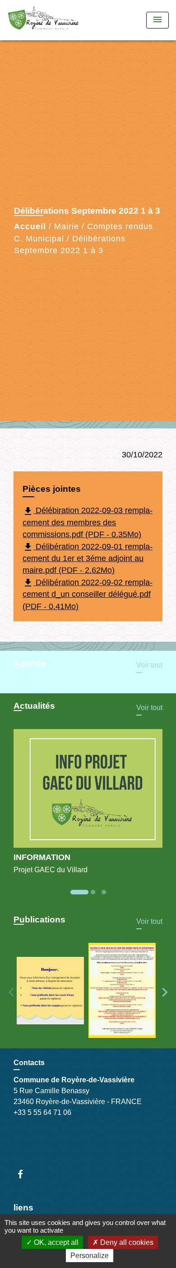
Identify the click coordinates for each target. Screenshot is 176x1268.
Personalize (89, 1255)
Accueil (30, 226)
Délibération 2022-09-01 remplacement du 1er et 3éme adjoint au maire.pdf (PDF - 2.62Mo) (88, 558)
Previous (11, 992)
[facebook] (25, 1174)
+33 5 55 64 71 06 (42, 1112)
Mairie (66, 226)
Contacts (29, 1062)
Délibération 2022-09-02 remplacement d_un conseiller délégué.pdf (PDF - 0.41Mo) (88, 593)
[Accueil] (43, 20)
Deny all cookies (125, 1242)
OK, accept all (55, 1242)
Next (165, 992)
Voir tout (149, 665)
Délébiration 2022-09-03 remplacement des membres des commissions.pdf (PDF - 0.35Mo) (88, 522)
